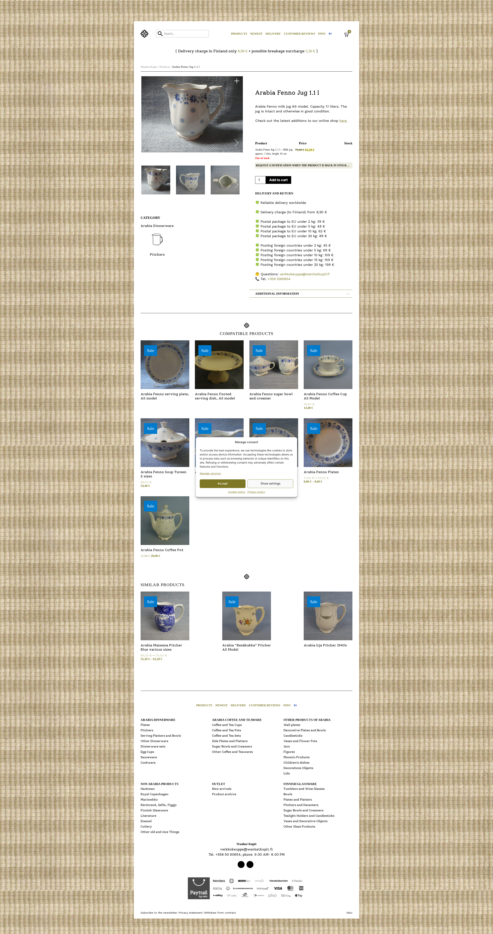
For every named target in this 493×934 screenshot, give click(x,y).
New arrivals (221, 789)
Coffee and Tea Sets (226, 735)
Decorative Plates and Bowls (304, 730)
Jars (286, 746)
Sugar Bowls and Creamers (232, 746)
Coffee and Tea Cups (227, 725)
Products (239, 33)
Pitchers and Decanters (301, 805)
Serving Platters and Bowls (161, 735)
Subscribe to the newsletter (159, 912)
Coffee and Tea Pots (226, 730)
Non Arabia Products (160, 784)
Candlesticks (293, 735)
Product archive (224, 794)
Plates (145, 725)
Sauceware (149, 757)
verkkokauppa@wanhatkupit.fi (305, 274)
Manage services (210, 473)
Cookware (148, 762)
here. (343, 121)
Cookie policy (236, 491)
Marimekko (149, 799)
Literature (148, 816)
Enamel (146, 821)
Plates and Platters (297, 799)
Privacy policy (256, 491)
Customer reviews (299, 33)
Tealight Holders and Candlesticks (309, 816)
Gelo (349, 912)
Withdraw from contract (220, 912)
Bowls (287, 794)
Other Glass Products (299, 826)
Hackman (148, 789)
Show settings (270, 483)
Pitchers (147, 730)
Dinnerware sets (153, 746)
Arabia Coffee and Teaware (237, 719)
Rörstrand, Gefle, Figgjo (159, 805)
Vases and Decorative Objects (305, 821)
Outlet (218, 784)
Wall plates (291, 725)
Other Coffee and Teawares (232, 752)
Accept (223, 483)
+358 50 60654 (228, 854)
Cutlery (146, 826)
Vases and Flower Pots (300, 741)
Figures (289, 752)
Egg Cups (147, 752)
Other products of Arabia (307, 719)
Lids (286, 773)
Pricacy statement (190, 912)
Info (321, 33)
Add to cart (278, 180)
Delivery (273, 33)
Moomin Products (296, 757)
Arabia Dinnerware (158, 719)
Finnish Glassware (154, 810)
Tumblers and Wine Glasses (304, 789)
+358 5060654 (278, 279)
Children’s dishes (296, 762)
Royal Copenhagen (154, 794)
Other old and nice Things (160, 832)
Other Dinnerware (154, 741)
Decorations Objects (298, 768)
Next (236, 144)
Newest (256, 33)
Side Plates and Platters (230, 741)
